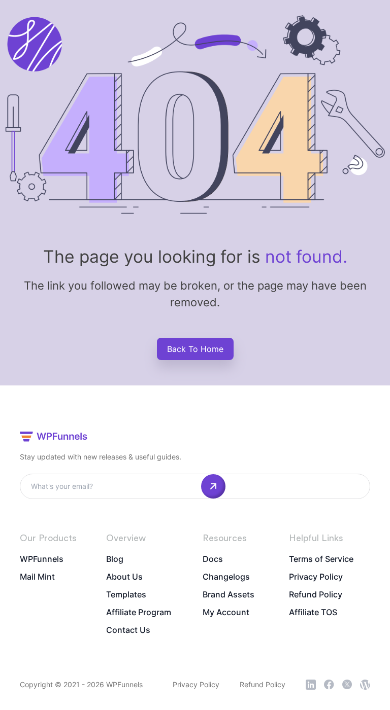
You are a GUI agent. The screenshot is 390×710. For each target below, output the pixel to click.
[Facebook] (329, 685)
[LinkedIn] (311, 685)
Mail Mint (37, 577)
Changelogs (226, 577)
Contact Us (128, 630)
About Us (124, 577)
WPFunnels (41, 559)
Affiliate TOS (313, 612)
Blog (114, 559)
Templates (126, 594)
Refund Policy (315, 594)
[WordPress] (365, 685)
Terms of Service (321, 559)
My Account (226, 612)
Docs (213, 559)
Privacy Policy (316, 577)
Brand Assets (228, 594)
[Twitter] (347, 684)
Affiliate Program (138, 612)
